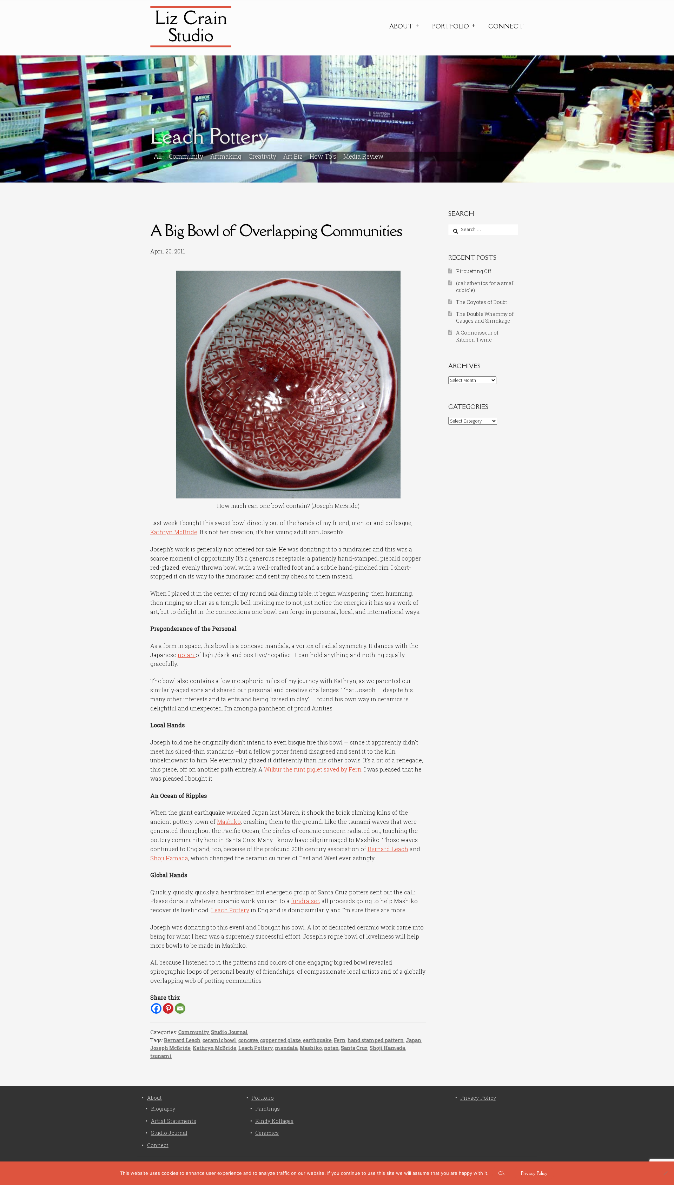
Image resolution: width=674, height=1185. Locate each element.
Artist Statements (173, 1121)
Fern (339, 1040)
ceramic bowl (219, 1040)
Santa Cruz (354, 1048)
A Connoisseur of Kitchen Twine (477, 336)
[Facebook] (156, 1008)
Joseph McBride (170, 1048)
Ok (501, 1173)
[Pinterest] (168, 1008)
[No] (665, 1173)
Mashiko (229, 821)
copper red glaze (280, 1040)
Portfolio (450, 26)
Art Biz (293, 156)
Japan (413, 1040)
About (401, 26)
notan (187, 654)
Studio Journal (229, 1032)
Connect (505, 26)
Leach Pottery (230, 910)
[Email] (180, 1008)
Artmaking (226, 156)
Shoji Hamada (169, 858)
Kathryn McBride (173, 532)
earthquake (317, 1040)
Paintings (267, 1108)
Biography (163, 1108)
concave (248, 1040)
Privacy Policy (478, 1097)
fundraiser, (305, 901)
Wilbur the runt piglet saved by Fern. (313, 769)
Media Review (363, 156)
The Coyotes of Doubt (481, 302)
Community (186, 156)
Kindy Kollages (274, 1121)
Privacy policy (534, 1173)
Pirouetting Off (473, 271)
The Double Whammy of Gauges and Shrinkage (485, 317)
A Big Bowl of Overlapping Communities (276, 230)
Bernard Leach (388, 849)
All (158, 156)
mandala (286, 1048)
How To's (323, 156)
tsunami (161, 1056)
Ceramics (267, 1133)
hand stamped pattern (376, 1040)
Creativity (262, 156)
